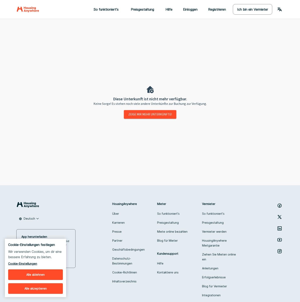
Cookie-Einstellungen (22, 263)
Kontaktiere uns (168, 272)
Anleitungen (210, 268)
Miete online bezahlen (172, 231)
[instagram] (280, 251)
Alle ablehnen (35, 274)
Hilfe (169, 9)
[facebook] (280, 205)
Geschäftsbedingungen (128, 249)
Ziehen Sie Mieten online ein (219, 257)
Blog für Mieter (167, 240)
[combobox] (29, 218)
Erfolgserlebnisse (214, 277)
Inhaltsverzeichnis (124, 281)
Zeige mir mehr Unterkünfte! (150, 114)
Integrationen (211, 295)
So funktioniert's (168, 213)
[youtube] (280, 240)
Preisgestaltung (168, 222)
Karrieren (118, 222)
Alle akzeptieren (35, 288)
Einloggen (190, 9)
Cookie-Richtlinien (124, 272)
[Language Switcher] (280, 9)
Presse (117, 231)
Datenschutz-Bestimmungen (122, 261)
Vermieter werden (214, 231)
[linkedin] (280, 228)
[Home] (27, 9)
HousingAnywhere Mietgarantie (214, 243)
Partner (117, 240)
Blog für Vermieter (214, 286)
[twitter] (280, 217)
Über (115, 213)
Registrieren (217, 9)
